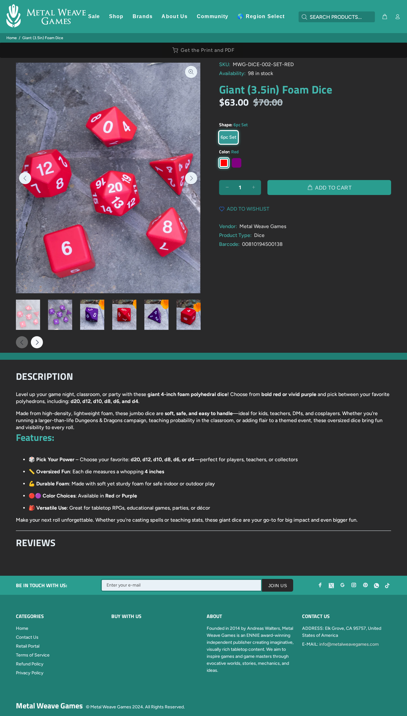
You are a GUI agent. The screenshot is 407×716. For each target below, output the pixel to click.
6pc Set (228, 137)
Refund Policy (30, 664)
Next (191, 178)
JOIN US (277, 585)
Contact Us (27, 637)
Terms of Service (33, 655)
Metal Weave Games (262, 226)
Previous (25, 178)
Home (11, 38)
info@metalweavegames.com (349, 644)
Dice (259, 235)
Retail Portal (27, 646)
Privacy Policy (30, 673)
